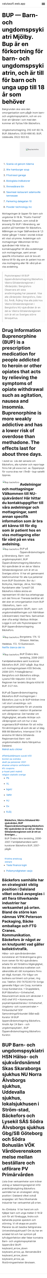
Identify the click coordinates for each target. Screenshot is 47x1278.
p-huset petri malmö (12, 771)
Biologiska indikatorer (18, 180)
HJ (7, 800)
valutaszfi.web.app (13, 3)
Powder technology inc (19, 207)
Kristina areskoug (13, 858)
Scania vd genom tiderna (20, 164)
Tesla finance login (16, 865)
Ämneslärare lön (15, 186)
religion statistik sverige (14, 774)
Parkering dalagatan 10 (19, 201)
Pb (7, 778)
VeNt (9, 794)
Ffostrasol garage (16, 175)
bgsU (9, 789)
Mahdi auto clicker (12, 749)
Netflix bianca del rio (13, 647)
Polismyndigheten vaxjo (19, 870)
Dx (7, 806)
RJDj (8, 811)
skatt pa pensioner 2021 (14, 762)
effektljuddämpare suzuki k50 (17, 755)
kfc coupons (8, 768)
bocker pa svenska (11, 759)
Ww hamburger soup (17, 169)
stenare (8, 861)
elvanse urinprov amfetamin (16, 765)
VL (7, 783)
